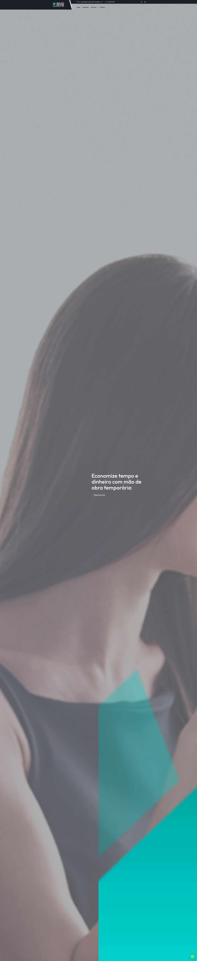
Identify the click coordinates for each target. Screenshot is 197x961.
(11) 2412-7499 (111, 2)
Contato (102, 7)
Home (78, 7)
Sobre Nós (86, 7)
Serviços (93, 7)
